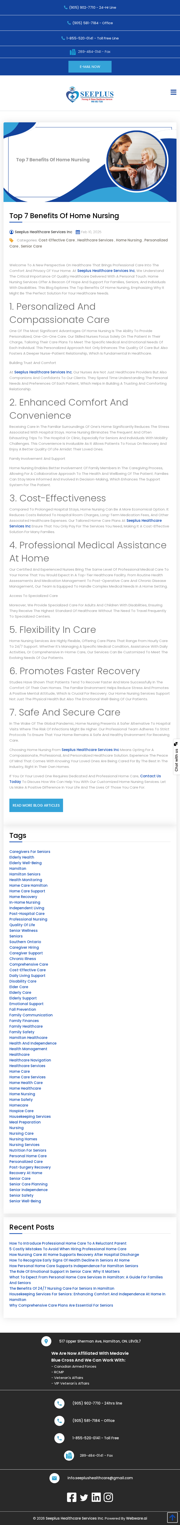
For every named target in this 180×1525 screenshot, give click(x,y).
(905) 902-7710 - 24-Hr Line (92, 7)
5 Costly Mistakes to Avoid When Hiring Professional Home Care (67, 1248)
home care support (27, 891)
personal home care (28, 1155)
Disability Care (22, 981)
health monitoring (25, 879)
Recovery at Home (25, 1172)
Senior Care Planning (28, 1184)
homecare (18, 1105)
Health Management (28, 1048)
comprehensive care (28, 964)
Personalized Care (26, 1161)
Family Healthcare (26, 1026)
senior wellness (23, 930)
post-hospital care (27, 913)
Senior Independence (28, 1189)
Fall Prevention (22, 1009)
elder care (18, 986)
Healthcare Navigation (30, 1060)
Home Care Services (27, 1077)
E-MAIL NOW (90, 66)
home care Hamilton (28, 885)
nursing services (24, 1144)
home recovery (23, 896)
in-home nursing (24, 902)
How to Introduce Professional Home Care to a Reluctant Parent (68, 1243)
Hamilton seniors (25, 874)
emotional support (26, 1003)
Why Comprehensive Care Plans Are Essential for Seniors (61, 1305)
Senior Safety (21, 1195)
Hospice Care (21, 1110)
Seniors (16, 936)
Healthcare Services (95, 240)
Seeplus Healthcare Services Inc (106, 270)
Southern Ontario (25, 941)
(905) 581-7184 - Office (92, 22)
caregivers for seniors (29, 851)
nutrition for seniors (27, 1150)
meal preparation (25, 1122)
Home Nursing (129, 240)
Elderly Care (20, 992)
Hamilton (17, 868)
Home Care (19, 1071)
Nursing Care (21, 1133)
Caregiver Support (26, 953)
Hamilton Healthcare (28, 1037)
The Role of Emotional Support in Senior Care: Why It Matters (64, 1271)
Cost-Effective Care (56, 240)
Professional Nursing (28, 919)
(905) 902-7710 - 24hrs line (97, 1403)
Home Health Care (26, 1082)
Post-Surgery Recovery (30, 1167)
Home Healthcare (25, 1088)
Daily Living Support (27, 975)
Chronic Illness (22, 958)
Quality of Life (22, 924)
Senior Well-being (25, 1201)
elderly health (21, 857)
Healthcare (19, 1054)
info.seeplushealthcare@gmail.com (100, 1477)
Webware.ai (136, 1518)
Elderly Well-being (25, 862)
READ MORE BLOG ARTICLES (36, 805)
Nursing (16, 1127)
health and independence (32, 1043)
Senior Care (31, 246)
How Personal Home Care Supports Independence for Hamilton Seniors (73, 1265)
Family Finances (24, 1020)
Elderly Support (23, 998)
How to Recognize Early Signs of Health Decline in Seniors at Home (69, 1260)
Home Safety (21, 1099)
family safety (21, 1032)
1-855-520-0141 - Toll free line (93, 38)
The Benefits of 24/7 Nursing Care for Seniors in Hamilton (61, 1288)
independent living (26, 908)
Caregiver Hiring (24, 947)
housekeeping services (30, 1116)
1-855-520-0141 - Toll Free (95, 1438)
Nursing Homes (23, 1139)
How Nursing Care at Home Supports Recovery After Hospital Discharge (74, 1254)
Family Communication (31, 1015)
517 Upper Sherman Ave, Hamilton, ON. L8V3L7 (100, 1341)
